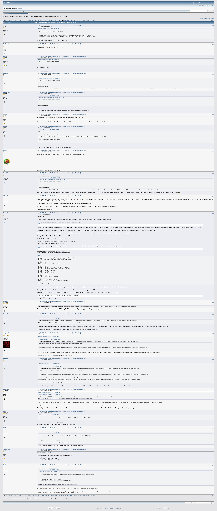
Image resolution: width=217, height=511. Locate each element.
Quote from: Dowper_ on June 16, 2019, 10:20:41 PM (48, 95)
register (20, 8)
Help (10, 13)
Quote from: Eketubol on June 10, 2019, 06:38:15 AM (48, 129)
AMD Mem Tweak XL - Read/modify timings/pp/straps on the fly (50, 16)
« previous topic (204, 18)
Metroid (5, 150)
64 (93, 20)
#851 (213, 213)
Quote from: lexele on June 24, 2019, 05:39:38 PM (48, 431)
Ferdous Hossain (7, 43)
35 (51, 20)
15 (22, 20)
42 (61, 20)
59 (86, 20)
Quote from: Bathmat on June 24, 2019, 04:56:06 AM (48, 336)
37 (54, 20)
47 (68, 20)
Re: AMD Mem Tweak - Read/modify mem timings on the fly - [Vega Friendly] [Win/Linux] (63, 25)
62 (90, 20)
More (26, 13)
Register (22, 13)
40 (58, 20)
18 (26, 20)
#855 (213, 359)
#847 (213, 127)
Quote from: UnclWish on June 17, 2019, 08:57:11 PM (49, 176)
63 (91, 20)
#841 (213, 25)
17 (25, 20)
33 (48, 20)
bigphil (5, 114)
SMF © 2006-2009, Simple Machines (113, 508)
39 (56, 20)
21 (30, 20)
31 (45, 20)
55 (80, 20)
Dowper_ (5, 56)
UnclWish (5, 73)
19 (28, 20)
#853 (213, 314)
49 (71, 20)
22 (32, 20)
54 (79, 20)
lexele (4, 411)
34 (49, 20)
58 (84, 20)
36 (52, 20)
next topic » (211, 18)
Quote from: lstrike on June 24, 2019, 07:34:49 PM (48, 468)
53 (77, 20)
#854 (213, 333)
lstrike (5, 427)
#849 (213, 173)
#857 (213, 412)
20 (29, 20)
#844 (213, 74)
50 (73, 20)
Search (14, 13)
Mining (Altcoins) (28, 16)
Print (212, 20)
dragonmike (6, 333)
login (16, 8)
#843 (213, 56)
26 (38, 20)
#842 (213, 44)
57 (83, 20)
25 (36, 20)
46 (67, 20)
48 (70, 20)
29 (42, 20)
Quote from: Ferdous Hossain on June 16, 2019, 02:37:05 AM (50, 59)
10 (15, 20)
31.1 (19, 11)
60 (87, 20)
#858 (213, 428)
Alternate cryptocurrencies (16, 16)
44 (64, 20)
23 (33, 20)
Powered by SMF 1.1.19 (101, 508)
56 (81, 20)
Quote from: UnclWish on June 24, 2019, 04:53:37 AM (49, 317)
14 (20, 20)
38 (55, 20)
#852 (213, 302)
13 (19, 20)
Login (18, 13)
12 (17, 20)
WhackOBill (6, 195)
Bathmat (5, 212)
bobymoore (6, 25)
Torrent (21, 11)
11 (16, 20)
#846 (213, 114)
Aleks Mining (50, 71)
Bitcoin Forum (6, 16)
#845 (213, 93)
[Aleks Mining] (6, 65)
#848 (213, 151)
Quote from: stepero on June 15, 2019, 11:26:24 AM (48, 28)
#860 (213, 465)
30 (43, 20)
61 (89, 20)
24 (35, 20)
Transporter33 (7, 449)
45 (66, 20)
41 (59, 20)
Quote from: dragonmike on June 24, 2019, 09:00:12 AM (49, 361)
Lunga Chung (6, 92)
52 (76, 20)
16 (23, 20)
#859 (213, 449)
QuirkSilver (6, 173)
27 (39, 20)
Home (6, 13)
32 (46, 20)
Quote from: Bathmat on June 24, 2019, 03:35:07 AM (48, 304)
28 (41, 20)
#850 (213, 196)
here (59, 251)
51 (74, 20)
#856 (213, 389)
